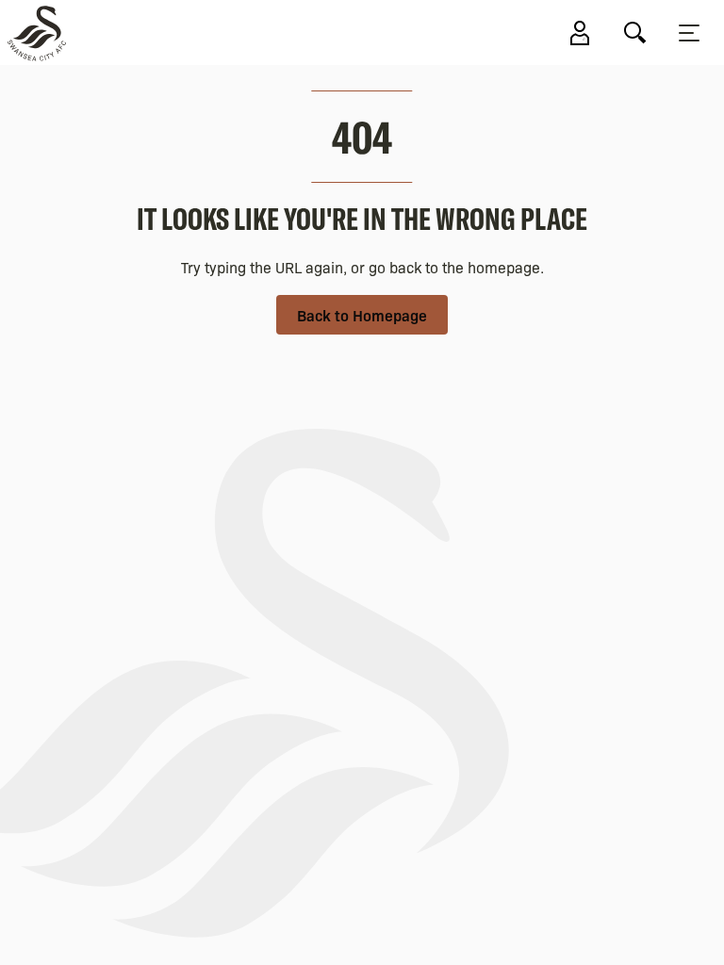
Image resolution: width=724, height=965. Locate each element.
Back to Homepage (362, 314)
